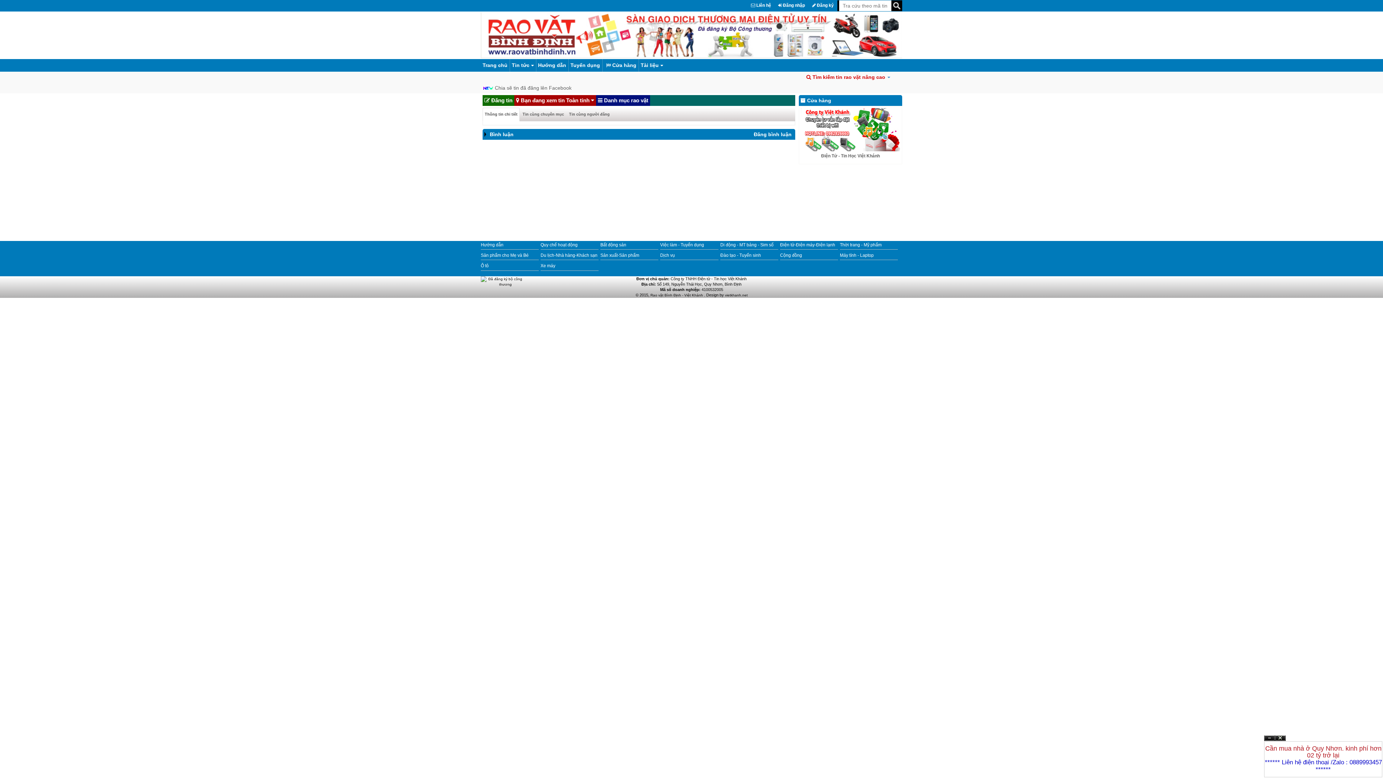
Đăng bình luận (773, 134)
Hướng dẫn (552, 65)
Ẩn (1269, 738)
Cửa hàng (623, 65)
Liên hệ (763, 5)
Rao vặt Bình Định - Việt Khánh (677, 295)
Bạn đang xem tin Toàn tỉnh (555, 100)
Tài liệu (650, 65)
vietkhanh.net (736, 295)
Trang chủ (495, 65)
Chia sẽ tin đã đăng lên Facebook (533, 88)
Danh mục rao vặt (625, 100)
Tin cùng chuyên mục (543, 114)
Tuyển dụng (585, 65)
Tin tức (520, 65)
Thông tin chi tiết (501, 114)
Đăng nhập (793, 5)
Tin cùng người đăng (589, 114)
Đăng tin (501, 100)
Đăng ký (825, 5)
